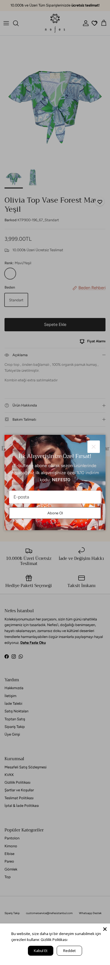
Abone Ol (55, 513)
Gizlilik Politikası (54, 939)
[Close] (105, 928)
